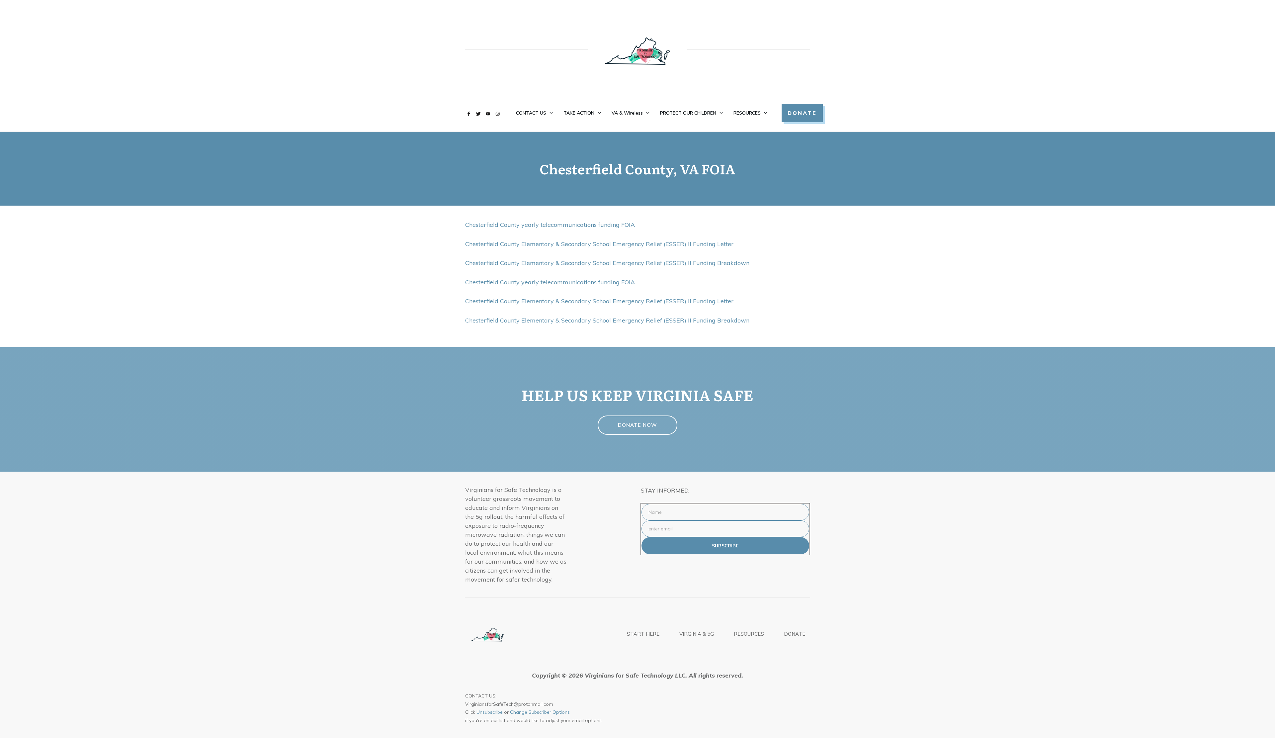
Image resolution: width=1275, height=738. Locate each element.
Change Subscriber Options (540, 712)
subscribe (725, 546)
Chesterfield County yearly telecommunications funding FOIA (550, 225)
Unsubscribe (489, 712)
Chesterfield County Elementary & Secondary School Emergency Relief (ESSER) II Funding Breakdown (607, 263)
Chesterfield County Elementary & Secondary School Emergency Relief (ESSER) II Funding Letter (599, 244)
